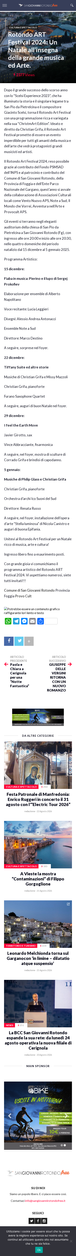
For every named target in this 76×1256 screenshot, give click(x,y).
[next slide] (66, 1115)
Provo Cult (23, 596)
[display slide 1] (62, 1145)
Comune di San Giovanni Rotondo (29, 590)
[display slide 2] (65, 1145)
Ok (39, 1250)
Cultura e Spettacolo (23, 27)
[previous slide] (9, 1115)
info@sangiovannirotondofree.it (45, 1200)
